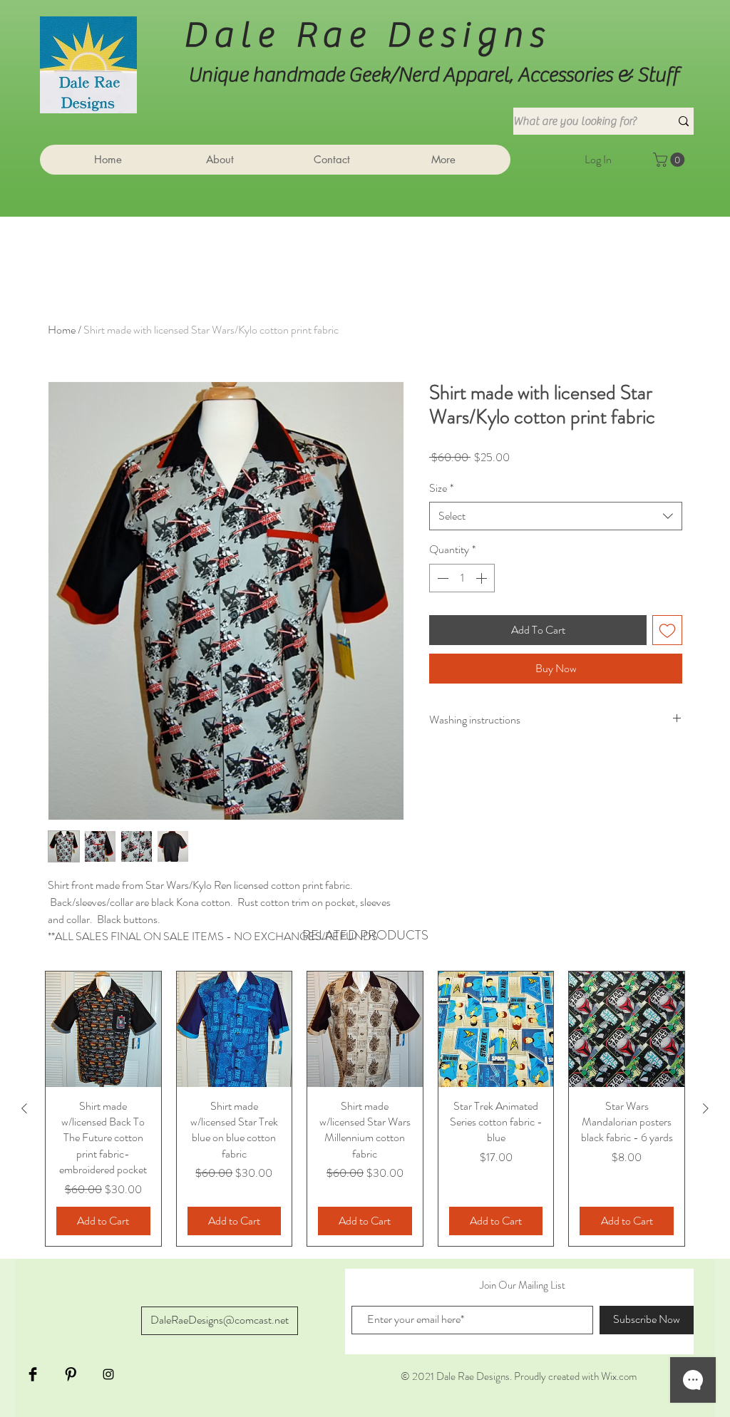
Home (62, 329)
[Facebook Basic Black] (33, 1374)
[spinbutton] (462, 578)
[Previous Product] (24, 1108)
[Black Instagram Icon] (108, 1374)
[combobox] (555, 516)
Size (441, 488)
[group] (365, 1108)
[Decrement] (441, 578)
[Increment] (483, 578)
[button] (670, 160)
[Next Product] (705, 1108)
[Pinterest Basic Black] (70, 1374)
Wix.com (619, 1376)
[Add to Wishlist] (667, 630)
